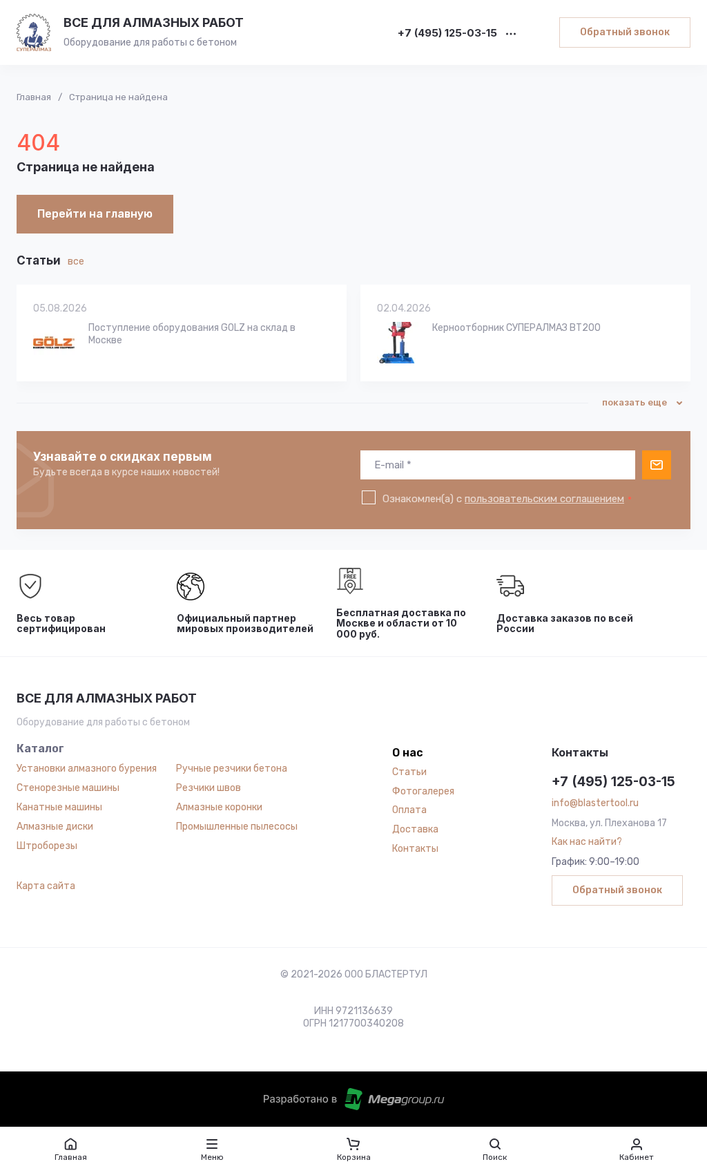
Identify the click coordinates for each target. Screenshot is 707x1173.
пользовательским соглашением (544, 499)
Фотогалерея (423, 791)
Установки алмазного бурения (87, 768)
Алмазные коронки (219, 807)
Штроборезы (47, 846)
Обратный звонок (625, 32)
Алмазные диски (55, 826)
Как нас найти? (587, 842)
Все (76, 261)
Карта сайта (46, 886)
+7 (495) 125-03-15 (447, 33)
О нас (407, 753)
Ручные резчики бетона (231, 768)
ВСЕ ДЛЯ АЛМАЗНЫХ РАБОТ (154, 22)
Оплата (409, 810)
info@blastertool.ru (595, 803)
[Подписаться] (656, 464)
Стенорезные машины (68, 788)
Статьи (409, 772)
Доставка (415, 829)
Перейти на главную (95, 213)
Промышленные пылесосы (237, 826)
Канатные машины (59, 807)
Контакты (415, 849)
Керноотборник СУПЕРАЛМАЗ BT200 (516, 328)
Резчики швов (208, 788)
